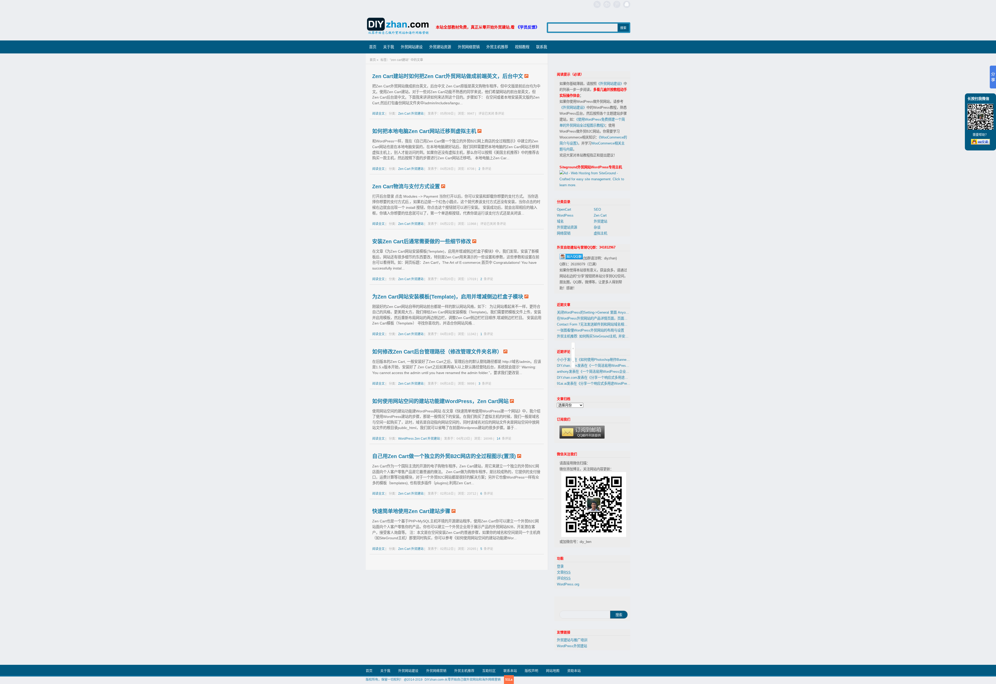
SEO (597, 209)
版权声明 (531, 671)
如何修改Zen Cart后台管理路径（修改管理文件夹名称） (437, 352)
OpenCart (564, 209)
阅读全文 (378, 113)
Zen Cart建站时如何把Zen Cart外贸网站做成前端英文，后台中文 (447, 76)
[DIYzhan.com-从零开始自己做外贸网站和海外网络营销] (398, 27)
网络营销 (563, 233)
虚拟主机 (600, 233)
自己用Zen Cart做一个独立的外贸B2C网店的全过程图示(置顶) (444, 456)
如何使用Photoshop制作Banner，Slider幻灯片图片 (618, 360)
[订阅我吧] (597, 4)
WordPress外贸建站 (572, 646)
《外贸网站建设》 (610, 84)
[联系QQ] (626, 4)
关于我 (388, 47)
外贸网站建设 (412, 47)
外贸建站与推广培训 (572, 640)
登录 (560, 566)
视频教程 (522, 47)
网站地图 (552, 671)
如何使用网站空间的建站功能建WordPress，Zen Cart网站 (440, 401)
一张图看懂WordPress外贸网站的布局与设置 (590, 330)
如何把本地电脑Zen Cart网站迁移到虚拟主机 (424, 131)
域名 (560, 221)
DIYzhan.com (567, 366)
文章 (564, 572)
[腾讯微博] (616, 4)
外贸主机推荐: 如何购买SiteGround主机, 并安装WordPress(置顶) (605, 336)
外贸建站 (417, 113)
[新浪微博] (607, 4)
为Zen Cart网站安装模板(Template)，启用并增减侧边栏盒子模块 (447, 297)
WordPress (406, 438)
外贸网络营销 (469, 47)
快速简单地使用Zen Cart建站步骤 (411, 511)
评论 (564, 578)
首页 (372, 47)
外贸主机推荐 (497, 47)
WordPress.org (568, 584)
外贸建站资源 (440, 47)
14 (499, 438)
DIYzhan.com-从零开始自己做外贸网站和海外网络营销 (463, 679)
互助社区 (489, 671)
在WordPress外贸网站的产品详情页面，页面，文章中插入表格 (604, 318)
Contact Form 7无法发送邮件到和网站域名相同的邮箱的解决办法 (605, 324)
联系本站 (510, 671)
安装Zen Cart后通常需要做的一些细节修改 (421, 241)
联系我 (541, 47)
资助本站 (574, 671)
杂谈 (597, 227)
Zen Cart (404, 113)
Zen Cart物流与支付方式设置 (406, 186)
